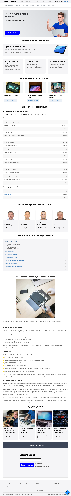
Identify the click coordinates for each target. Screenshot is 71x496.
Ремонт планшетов (30, 5)
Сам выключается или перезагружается (14, 260)
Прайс (21, 1)
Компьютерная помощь (9, 1)
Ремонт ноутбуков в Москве (9, 486)
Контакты (37, 1)
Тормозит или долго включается (13, 269)
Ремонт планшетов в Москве (9, 488)
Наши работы (29, 1)
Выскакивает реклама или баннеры (14, 266)
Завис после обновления (11, 263)
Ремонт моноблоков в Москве (27, 483)
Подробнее (8, 436)
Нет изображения (9, 251)
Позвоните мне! (27, 465)
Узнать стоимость (10, 100)
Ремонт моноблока (8, 197)
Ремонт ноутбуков (19, 5)
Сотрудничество (46, 1)
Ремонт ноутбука (8, 194)
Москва (66, 1)
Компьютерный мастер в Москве (10, 483)
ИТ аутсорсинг (50, 5)
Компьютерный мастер (8, 5)
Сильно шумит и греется (11, 257)
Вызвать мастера (12, 32)
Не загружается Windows (11, 254)
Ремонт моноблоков (40, 5)
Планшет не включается (11, 241)
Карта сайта (54, 486)
